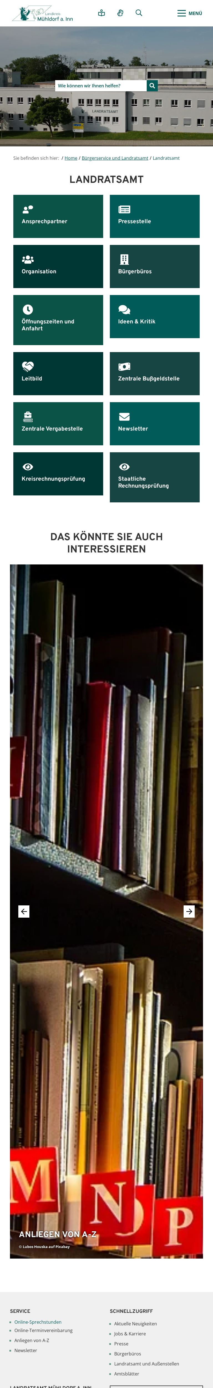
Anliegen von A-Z (31, 1340)
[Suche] (141, 13)
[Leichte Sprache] (103, 13)
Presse (121, 1344)
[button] (189, 911)
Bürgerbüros (127, 1354)
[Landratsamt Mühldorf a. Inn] (42, 13)
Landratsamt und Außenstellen (146, 1364)
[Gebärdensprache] (122, 13)
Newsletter (25, 1350)
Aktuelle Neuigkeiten (135, 1324)
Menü (195, 13)
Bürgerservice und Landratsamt (115, 158)
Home (71, 158)
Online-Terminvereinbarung (43, 1330)
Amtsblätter (126, 1374)
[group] (106, 911)
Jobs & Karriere (130, 1334)
